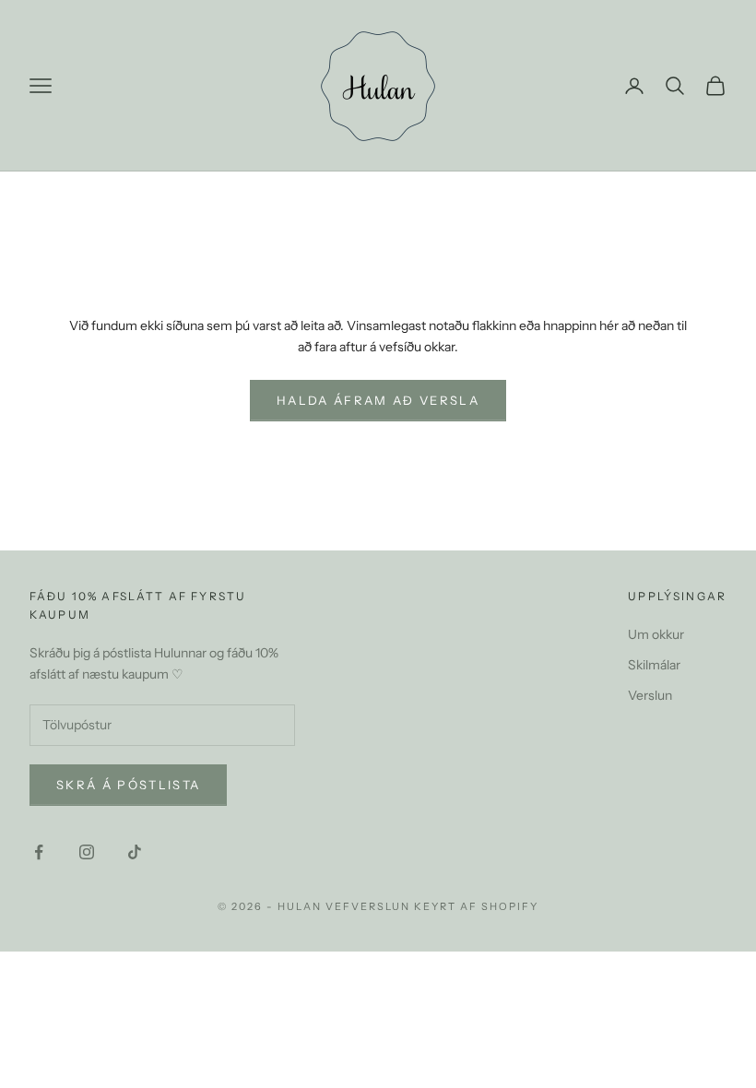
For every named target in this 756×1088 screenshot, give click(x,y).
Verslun (650, 695)
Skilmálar (654, 664)
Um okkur (656, 634)
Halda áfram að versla (378, 400)
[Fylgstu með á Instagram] (86, 852)
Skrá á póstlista (128, 784)
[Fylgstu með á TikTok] (134, 852)
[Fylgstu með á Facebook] (39, 852)
